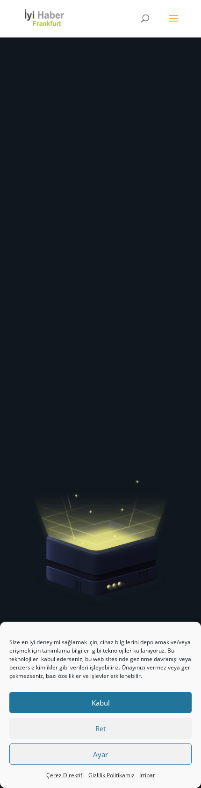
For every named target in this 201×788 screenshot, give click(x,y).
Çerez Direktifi (65, 775)
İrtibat (147, 775)
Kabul (101, 702)
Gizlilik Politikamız (111, 775)
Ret (100, 728)
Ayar (100, 754)
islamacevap (125, 195)
